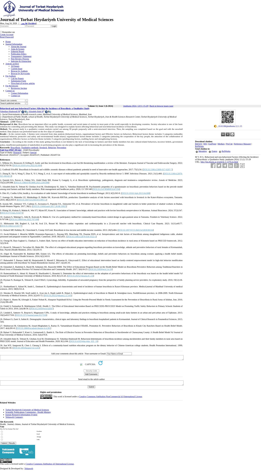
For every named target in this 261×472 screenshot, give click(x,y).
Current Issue (16, 68)
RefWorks (199, 146)
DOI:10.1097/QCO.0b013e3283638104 (135, 230)
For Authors (10, 76)
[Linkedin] (230, 165)
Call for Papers (17, 78)
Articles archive (12, 64)
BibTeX (198, 144)
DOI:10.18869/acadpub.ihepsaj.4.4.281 (33, 328)
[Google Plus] (236, 165)
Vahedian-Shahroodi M (10, 111)
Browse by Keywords (20, 73)
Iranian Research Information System (21, 415)
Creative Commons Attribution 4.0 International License (50, 464)
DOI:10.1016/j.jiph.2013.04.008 (136, 193)
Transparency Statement (21, 56)
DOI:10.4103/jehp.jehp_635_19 (83, 341)
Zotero (214, 151)
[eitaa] (242, 165)
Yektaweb (28, 468)
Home (8, 41)
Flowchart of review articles (23, 83)
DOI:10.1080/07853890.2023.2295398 (32, 182)
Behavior (52, 147)
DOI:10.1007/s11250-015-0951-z (32, 200)
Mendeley (202, 151)
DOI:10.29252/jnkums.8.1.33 (80, 276)
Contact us (10, 91)
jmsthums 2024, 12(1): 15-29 (135, 106)
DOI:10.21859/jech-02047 (41, 308)
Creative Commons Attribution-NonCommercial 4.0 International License (110, 396)
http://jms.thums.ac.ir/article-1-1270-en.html (219, 162)
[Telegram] (224, 165)
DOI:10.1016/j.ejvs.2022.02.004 (27, 165)
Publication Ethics (18, 54)
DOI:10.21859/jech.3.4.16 (100, 269)
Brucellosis (15, 147)
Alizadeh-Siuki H (36, 111)
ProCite (229, 144)
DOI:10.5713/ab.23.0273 (12, 213)
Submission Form (18, 81)
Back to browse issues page (161, 106)
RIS (205, 144)
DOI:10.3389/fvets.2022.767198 (24, 219)
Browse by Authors (19, 71)
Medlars (221, 144)
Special (33, 152)
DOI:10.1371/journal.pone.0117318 (30, 315)
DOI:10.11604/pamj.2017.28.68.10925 (49, 206)
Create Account (6, 34)
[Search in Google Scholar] (22, 112)
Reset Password (7, 37)
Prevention (61, 147)
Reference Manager (242, 144)
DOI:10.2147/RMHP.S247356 (106, 189)
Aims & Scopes (17, 49)
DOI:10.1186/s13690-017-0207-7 (157, 169)
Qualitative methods (29, 147)
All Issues (15, 66)
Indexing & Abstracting (21, 61)
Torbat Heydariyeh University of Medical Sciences (27, 410)
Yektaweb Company (14, 417)
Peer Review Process (20, 59)
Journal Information (13, 44)
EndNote (212, 144)
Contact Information (19, 93)
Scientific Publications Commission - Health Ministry (28, 412)
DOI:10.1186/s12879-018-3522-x (81, 236)
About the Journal (18, 46)
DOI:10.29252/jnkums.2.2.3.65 (57, 295)
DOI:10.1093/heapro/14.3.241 (26, 348)
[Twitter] (219, 165)
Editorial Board (17, 51)
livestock (43, 147)
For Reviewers (11, 86)
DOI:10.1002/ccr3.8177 (11, 226)
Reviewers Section (19, 88)
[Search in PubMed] (26, 112)
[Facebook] (213, 165)
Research (17, 152)
